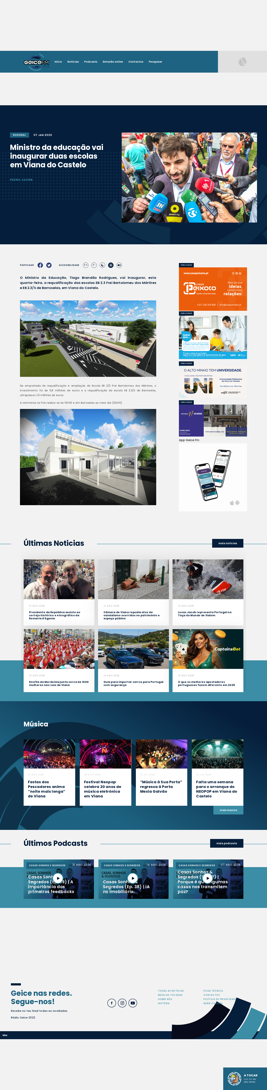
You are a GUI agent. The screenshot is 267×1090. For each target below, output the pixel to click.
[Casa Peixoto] (213, 289)
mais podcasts (227, 843)
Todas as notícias (171, 990)
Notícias (73, 62)
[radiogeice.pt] (36, 62)
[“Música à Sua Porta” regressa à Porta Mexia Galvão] (161, 754)
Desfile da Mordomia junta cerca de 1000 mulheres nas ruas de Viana (59, 683)
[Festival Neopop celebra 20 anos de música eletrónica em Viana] (105, 754)
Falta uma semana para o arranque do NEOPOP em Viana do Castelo (216, 789)
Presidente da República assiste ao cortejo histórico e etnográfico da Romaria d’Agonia (54, 615)
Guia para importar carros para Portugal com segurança (133, 683)
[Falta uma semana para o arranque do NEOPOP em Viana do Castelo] (217, 754)
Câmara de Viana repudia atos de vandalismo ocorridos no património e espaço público (132, 615)
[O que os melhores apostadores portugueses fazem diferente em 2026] (208, 649)
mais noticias (228, 543)
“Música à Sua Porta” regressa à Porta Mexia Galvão (161, 786)
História (164, 1003)
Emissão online (113, 62)
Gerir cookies (213, 1003)
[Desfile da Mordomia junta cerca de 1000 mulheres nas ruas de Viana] (59, 649)
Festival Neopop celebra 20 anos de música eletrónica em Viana (102, 789)
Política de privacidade (220, 999)
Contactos (135, 62)
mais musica (228, 810)
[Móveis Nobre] (213, 421)
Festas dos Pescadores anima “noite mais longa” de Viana (46, 789)
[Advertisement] (133, 25)
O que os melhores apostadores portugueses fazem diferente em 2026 (206, 683)
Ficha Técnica (213, 990)
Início (58, 62)
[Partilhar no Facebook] (40, 265)
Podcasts (90, 62)
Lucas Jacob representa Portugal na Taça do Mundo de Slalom (204, 613)
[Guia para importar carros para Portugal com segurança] (133, 649)
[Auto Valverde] (213, 382)
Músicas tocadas (170, 995)
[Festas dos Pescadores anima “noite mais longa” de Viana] (49, 754)
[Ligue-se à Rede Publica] (213, 337)
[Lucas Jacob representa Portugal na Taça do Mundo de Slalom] (208, 579)
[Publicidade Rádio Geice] (242, 62)
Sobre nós (165, 999)
